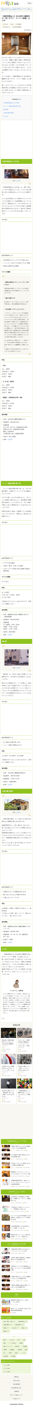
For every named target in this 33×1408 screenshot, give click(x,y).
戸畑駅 (27, 1230)
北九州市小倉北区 (20, 1211)
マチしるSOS (15, 1304)
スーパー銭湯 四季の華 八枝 (12, 106)
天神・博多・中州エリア (9, 1321)
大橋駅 (28, 1186)
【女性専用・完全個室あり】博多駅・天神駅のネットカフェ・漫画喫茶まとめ (21, 1198)
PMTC (10, 1353)
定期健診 (12, 1349)
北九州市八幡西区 (17, 27)
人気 (24, 1340)
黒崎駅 (4, 1051)
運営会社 (16, 1377)
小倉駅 (27, 1211)
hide (19, 99)
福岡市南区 (22, 1186)
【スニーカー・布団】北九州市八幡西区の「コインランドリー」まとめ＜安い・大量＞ (24, 1042)
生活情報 (19, 24)
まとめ (5, 116)
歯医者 (21, 1343)
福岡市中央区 (20, 1150)
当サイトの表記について (16, 1395)
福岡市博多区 (20, 1159)
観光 (26, 1349)
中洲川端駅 (27, 1167)
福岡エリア (6, 1328)
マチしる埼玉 (7, 1368)
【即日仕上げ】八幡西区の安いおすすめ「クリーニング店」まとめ (8, 1068)
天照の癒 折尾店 (8, 113)
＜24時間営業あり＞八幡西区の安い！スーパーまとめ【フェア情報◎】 (24, 1093)
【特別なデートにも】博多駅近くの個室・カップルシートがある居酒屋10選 (21, 1268)
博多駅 (26, 1159)
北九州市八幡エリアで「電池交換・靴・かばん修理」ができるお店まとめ (8, 1093)
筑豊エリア (6, 1331)
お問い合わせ (16, 1380)
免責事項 (16, 1391)
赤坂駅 (28, 1176)
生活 (12, 24)
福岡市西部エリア (8, 1324)
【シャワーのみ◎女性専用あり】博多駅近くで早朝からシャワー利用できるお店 (21, 1217)
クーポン (24, 1353)
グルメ (13, 1150)
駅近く (5, 1340)
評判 (19, 1340)
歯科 (5, 1343)
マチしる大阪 (7, 1371)
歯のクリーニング (8, 1346)
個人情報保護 (16, 1384)
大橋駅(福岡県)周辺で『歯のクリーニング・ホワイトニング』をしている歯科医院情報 (21, 1182)
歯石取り (17, 1346)
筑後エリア (24, 1328)
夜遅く (16, 1353)
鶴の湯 (5, 109)
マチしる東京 (7, 1365)
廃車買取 (14, 1312)
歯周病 (5, 1349)
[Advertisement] (16, 139)
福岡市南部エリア (19, 1324)
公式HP (18, 180)
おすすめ (12, 1340)
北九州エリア (7, 27)
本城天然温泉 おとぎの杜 (11, 103)
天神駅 (26, 1150)
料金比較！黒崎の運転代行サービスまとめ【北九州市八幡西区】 (8, 1042)
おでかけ (6, 24)
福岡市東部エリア (22, 1321)
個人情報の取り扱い (16, 1387)
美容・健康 (14, 1176)
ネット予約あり (12, 1343)
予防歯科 (25, 1346)
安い (5, 1353)
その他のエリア (16, 1398)
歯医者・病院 (15, 1186)
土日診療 (13, 1356)
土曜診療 (20, 1349)
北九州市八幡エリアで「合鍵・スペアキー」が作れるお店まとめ (24, 1068)
